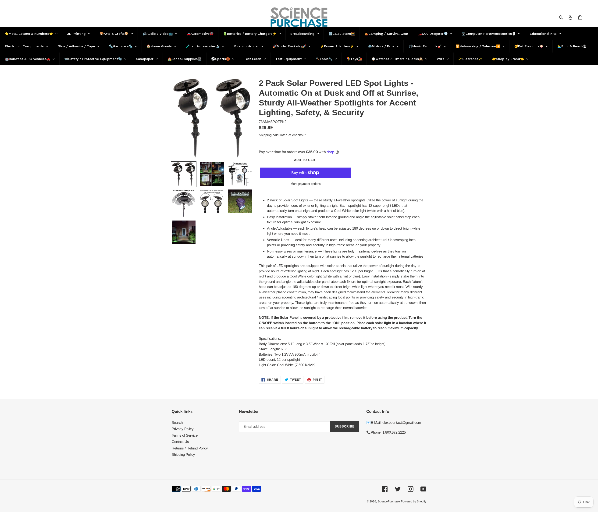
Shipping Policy (183, 454)
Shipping (265, 135)
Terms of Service (185, 435)
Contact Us (180, 442)
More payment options (306, 184)
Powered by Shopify (413, 501)
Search (177, 422)
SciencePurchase (388, 501)
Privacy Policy (183, 429)
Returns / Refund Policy (190, 448)
